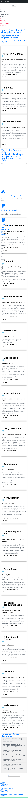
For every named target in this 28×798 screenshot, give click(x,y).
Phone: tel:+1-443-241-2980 (9, 74)
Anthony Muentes (12, 121)
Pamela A (8, 87)
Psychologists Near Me (6, 788)
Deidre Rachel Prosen (11, 638)
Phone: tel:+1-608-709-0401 (10, 415)
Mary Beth (9, 671)
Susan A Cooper (12, 393)
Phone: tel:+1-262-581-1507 (10, 658)
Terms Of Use (4, 791)
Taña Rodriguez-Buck (12, 532)
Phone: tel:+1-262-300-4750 (10, 484)
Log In (2, 1)
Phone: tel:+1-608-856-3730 (10, 379)
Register (7, 1)
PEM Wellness (11, 330)
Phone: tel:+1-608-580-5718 (10, 450)
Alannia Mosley (11, 497)
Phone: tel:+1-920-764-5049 (10, 691)
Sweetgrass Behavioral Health (13, 604)
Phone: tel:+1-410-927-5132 (9, 108)
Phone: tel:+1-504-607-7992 (10, 518)
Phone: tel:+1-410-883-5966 (10, 344)
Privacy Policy (4, 790)
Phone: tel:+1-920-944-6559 (10, 589)
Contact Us (3, 16)
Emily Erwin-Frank (13, 428)
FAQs (1, 789)
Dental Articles (4, 13)
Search (2, 10)
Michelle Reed (11, 357)
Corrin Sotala (10, 464)
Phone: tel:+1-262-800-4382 (10, 727)
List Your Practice (4, 14)
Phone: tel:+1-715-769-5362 (10, 625)
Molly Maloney (11, 705)
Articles (2, 783)
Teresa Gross (10, 569)
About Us (2, 11)
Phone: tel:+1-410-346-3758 (9, 142)
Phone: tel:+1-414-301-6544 (10, 555)
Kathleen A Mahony (13, 53)
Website (4, 76)
